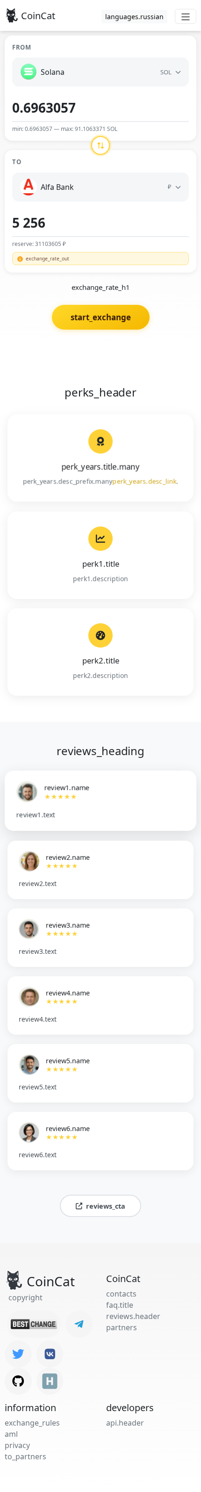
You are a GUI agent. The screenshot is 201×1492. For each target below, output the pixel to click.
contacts (121, 1294)
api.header (125, 1423)
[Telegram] (79, 1324)
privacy (17, 1445)
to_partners (25, 1456)
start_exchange (101, 317)
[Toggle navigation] (185, 16)
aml (11, 1434)
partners (121, 1327)
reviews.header (133, 1316)
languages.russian (134, 16)
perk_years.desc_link (145, 481)
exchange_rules (32, 1423)
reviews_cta (105, 1206)
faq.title (119, 1305)
